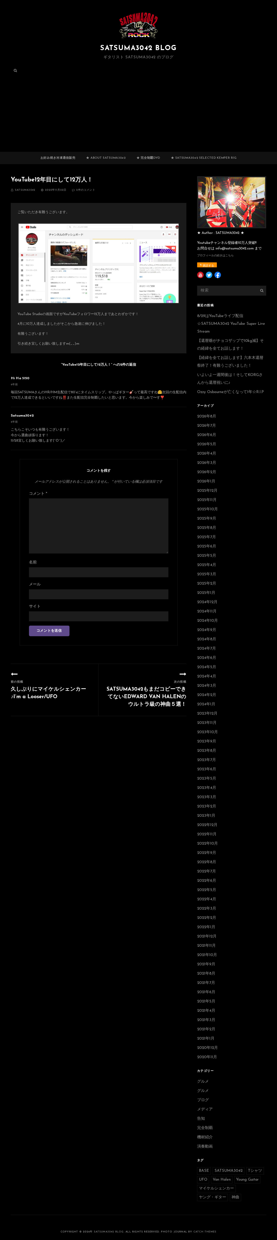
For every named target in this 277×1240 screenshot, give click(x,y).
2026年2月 (206, 472)
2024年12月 (207, 602)
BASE (204, 1171)
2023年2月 (206, 807)
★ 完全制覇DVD (148, 158)
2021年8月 (206, 974)
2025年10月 (207, 509)
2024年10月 (207, 621)
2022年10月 (207, 844)
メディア (205, 1110)
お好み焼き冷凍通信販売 (58, 158)
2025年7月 (206, 537)
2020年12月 (207, 1048)
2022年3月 (206, 909)
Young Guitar (247, 1180)
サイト (35, 607)
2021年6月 (206, 992)
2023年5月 (206, 779)
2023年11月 (207, 723)
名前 (33, 563)
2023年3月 (206, 797)
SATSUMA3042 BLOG (138, 48)
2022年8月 (206, 862)
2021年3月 (206, 1020)
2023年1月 (206, 816)
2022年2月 (206, 918)
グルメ (203, 1082)
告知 (201, 1119)
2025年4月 (206, 565)
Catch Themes (204, 1231)
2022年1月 (206, 927)
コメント (38, 494)
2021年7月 (206, 983)
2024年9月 (206, 630)
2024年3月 (206, 686)
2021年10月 (207, 955)
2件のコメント (85, 190)
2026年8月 (206, 417)
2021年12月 (207, 937)
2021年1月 (205, 1039)
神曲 (235, 1197)
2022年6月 (206, 881)
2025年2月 (206, 584)
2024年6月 (206, 658)
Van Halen (222, 1180)
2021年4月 (206, 1011)
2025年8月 (206, 528)
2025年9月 (206, 519)
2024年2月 (206, 695)
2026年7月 (206, 426)
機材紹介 (205, 1137)
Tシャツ (255, 1171)
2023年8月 (206, 751)
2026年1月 (206, 482)
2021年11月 (206, 946)
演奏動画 (205, 1147)
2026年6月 (206, 435)
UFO (203, 1180)
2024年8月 (206, 639)
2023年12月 (207, 714)
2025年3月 (206, 574)
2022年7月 (206, 872)
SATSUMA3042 (228, 1171)
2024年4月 (206, 677)
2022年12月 (207, 825)
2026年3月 (206, 463)
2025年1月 (206, 593)
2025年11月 (207, 500)
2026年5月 (206, 444)
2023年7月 (206, 760)
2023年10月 (207, 732)
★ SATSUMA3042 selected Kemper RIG (204, 158)
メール (35, 585)
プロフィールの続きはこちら (215, 255)
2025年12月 (207, 491)
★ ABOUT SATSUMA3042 (106, 158)
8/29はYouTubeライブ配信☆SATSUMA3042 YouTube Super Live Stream (231, 324)
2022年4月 (206, 899)
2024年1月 (206, 704)
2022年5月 (206, 890)
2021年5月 (206, 1002)
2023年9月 (206, 742)
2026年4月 (206, 454)
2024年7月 (206, 649)
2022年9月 (206, 853)
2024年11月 (207, 612)
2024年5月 (206, 667)
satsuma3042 (25, 190)
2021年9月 (206, 964)
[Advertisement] (138, 120)
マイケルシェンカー (216, 1189)
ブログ (203, 1100)
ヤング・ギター (212, 1197)
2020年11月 (207, 1057)
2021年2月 (206, 1029)
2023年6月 (206, 769)
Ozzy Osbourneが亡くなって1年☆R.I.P (230, 392)
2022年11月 (207, 834)
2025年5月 (206, 556)
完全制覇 (205, 1128)
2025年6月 (206, 547)
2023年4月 (206, 788)
